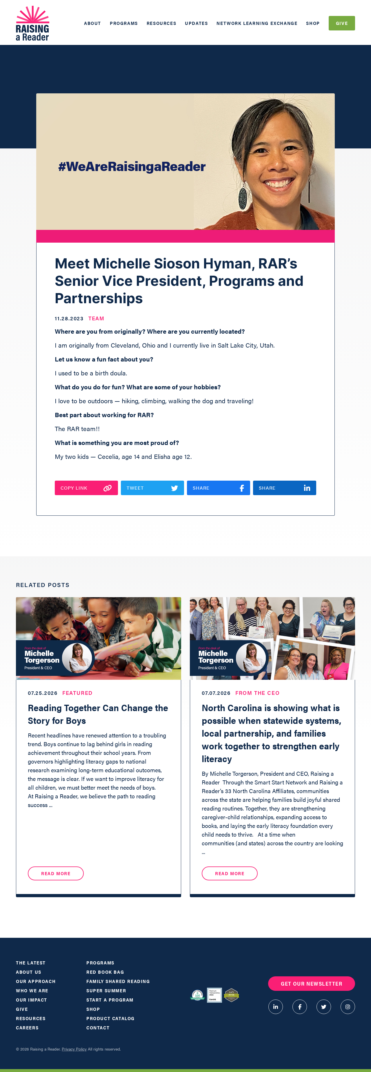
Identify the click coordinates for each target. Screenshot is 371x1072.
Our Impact (31, 999)
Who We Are (32, 990)
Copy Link (74, 487)
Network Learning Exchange (257, 23)
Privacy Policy (74, 1049)
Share (201, 487)
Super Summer (106, 990)
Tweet (135, 487)
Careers (27, 1027)
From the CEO (257, 692)
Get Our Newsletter (311, 983)
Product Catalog (110, 1018)
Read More (55, 873)
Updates (196, 23)
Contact (98, 1027)
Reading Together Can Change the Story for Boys (98, 713)
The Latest (31, 962)
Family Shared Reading (118, 981)
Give (342, 23)
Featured (77, 692)
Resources (161, 23)
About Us (28, 972)
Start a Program (110, 999)
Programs (124, 23)
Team (96, 318)
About (92, 23)
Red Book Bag (105, 972)
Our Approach (36, 981)
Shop (313, 23)
